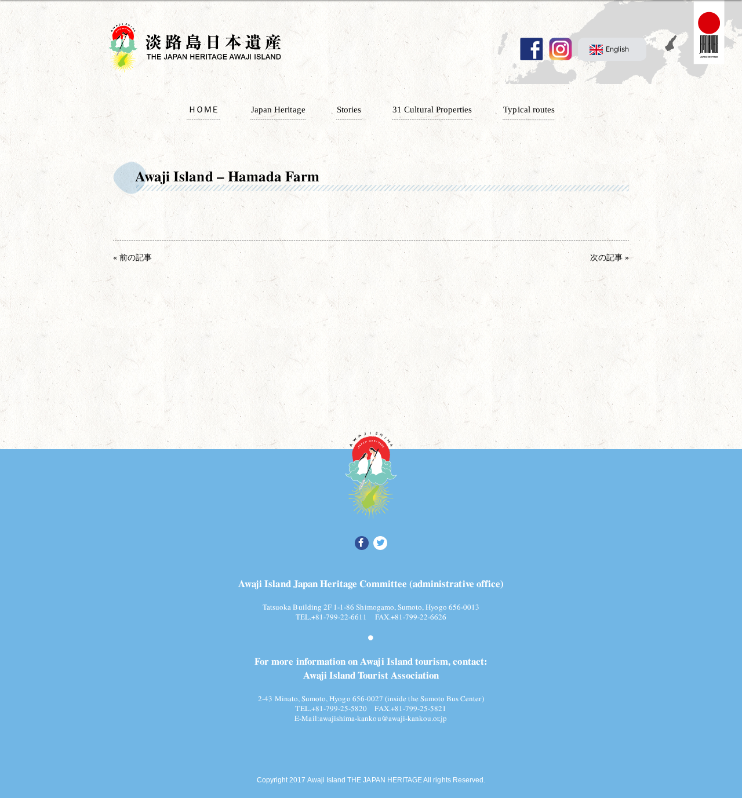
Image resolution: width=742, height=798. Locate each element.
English (617, 49)
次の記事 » (609, 257)
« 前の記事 (132, 257)
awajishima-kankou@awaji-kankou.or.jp (383, 717)
